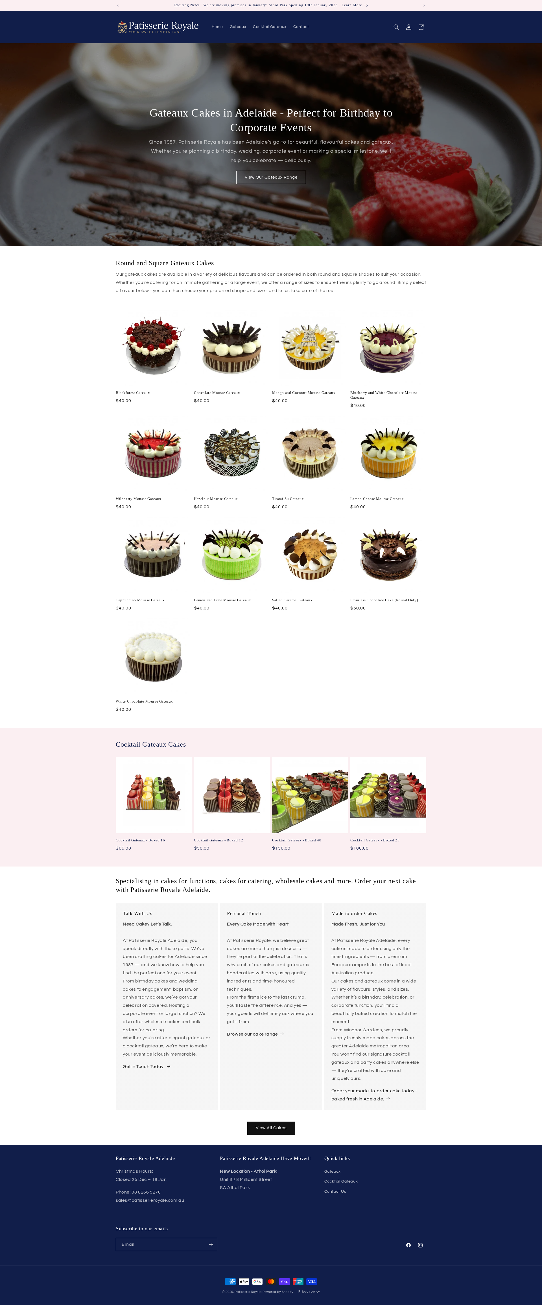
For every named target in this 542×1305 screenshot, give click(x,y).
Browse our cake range (252, 1034)
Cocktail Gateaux (341, 1181)
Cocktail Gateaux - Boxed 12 (218, 840)
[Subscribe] (211, 1244)
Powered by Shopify (278, 1291)
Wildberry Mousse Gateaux (138, 499)
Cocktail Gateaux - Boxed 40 (296, 840)
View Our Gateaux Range (271, 177)
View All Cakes (271, 1128)
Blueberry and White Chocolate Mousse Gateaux (384, 395)
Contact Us (335, 1192)
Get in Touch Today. (143, 1066)
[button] (396, 27)
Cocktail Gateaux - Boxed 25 (374, 840)
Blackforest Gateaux (133, 393)
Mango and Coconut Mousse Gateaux (303, 393)
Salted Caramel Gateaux (292, 600)
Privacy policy (309, 1291)
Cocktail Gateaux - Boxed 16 (140, 840)
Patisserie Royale (248, 1291)
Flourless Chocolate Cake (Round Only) (384, 600)
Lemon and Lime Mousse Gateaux (222, 600)
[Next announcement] (424, 5)
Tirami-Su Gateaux (288, 499)
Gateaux (332, 1172)
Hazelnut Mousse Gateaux (216, 499)
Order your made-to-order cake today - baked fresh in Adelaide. (374, 1095)
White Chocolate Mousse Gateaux (144, 701)
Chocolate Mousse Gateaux (217, 393)
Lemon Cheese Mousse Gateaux (377, 499)
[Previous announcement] (118, 5)
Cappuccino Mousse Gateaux (140, 600)
